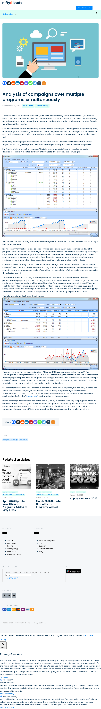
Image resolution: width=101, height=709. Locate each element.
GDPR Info (42, 623)
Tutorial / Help (42, 105)
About (10, 540)
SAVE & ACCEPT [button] (7, 707)
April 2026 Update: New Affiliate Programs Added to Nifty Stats (14, 505)
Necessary (8, 680)
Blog (41, 551)
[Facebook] (4, 83)
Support (42, 546)
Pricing (10, 546)
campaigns (23, 440)
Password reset (14, 554)
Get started (84, 8)
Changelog (12, 548)
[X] (9, 83)
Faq (40, 543)
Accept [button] (4, 639)
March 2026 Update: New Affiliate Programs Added (48, 504)
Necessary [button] (5, 677)
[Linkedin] (17, 83)
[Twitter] (35, 83)
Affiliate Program (47, 540)
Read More (88, 635)
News (5, 492)
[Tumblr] (39, 83)
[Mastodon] (26, 83)
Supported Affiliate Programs (14, 495)
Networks (11, 543)
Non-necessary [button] (7, 693)
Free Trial (11, 551)
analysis (6, 440)
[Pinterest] (22, 83)
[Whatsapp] (30, 83)
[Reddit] (13, 83)
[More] (44, 83)
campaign (14, 440)
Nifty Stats (28, 105)
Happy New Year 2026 (83, 498)
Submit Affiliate (46, 548)
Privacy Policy (33, 623)
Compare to (31, 396)
